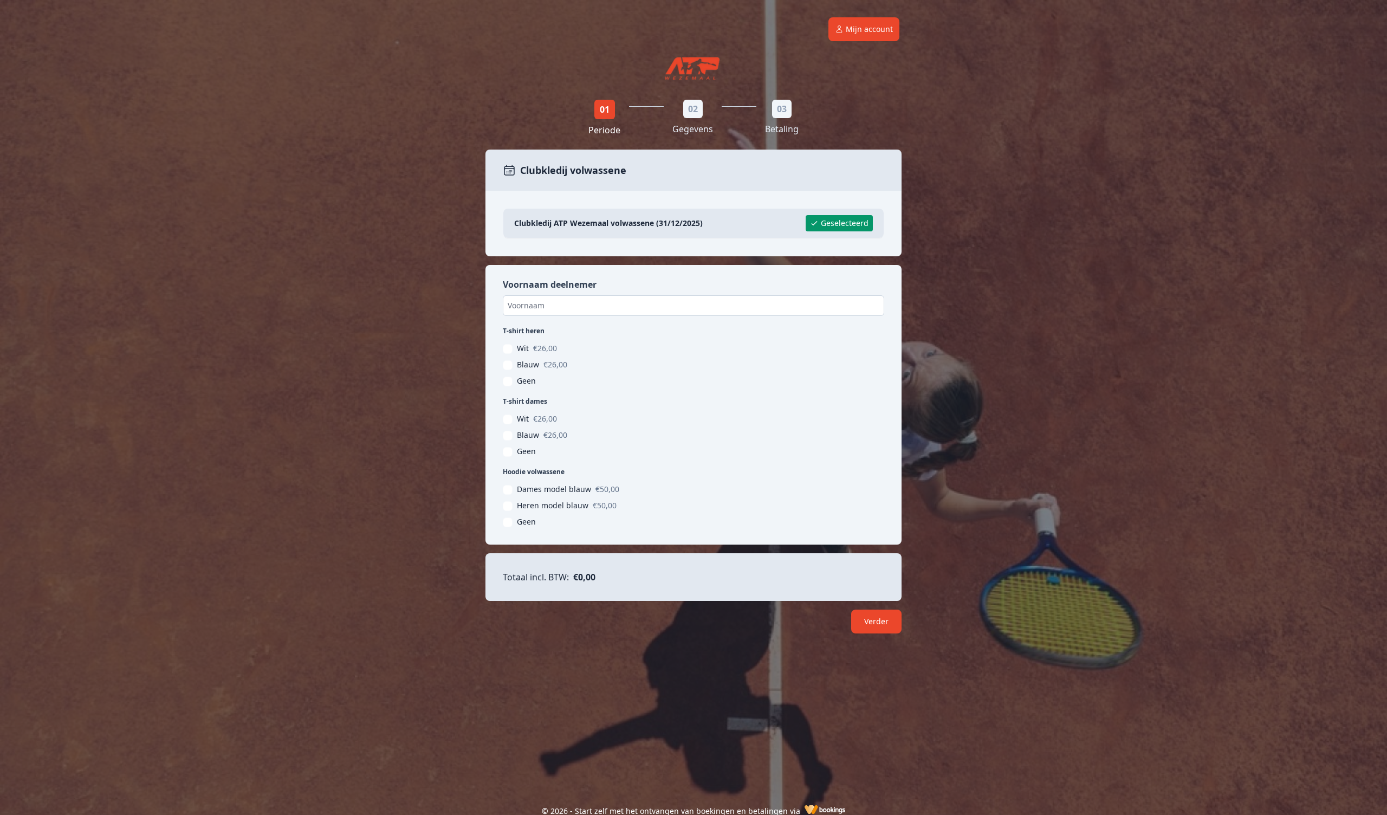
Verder (876, 621)
